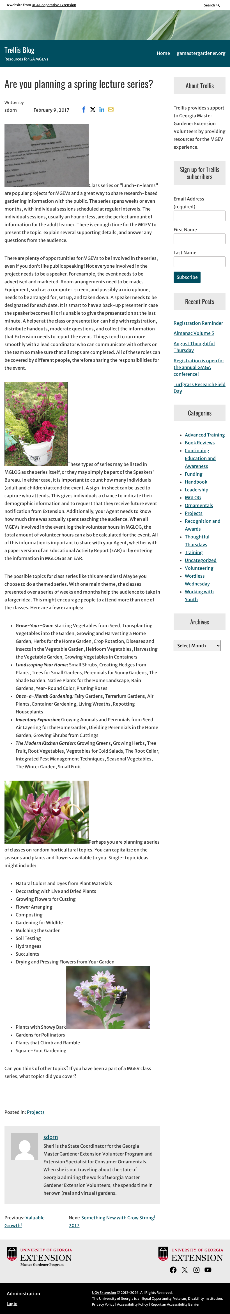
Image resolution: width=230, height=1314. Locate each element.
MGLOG (193, 497)
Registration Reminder (198, 323)
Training (194, 552)
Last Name (185, 252)
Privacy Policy (103, 1304)
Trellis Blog (19, 49)
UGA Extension (104, 1292)
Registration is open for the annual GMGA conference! (199, 367)
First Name (185, 229)
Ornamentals (199, 505)
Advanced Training (205, 435)
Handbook (196, 482)
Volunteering (199, 568)
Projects (36, 1112)
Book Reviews (200, 442)
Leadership (196, 490)
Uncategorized (201, 560)
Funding (194, 474)
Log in (12, 1303)
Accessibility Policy (132, 1304)
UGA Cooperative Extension (54, 5)
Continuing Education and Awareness (200, 458)
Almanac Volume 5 (194, 333)
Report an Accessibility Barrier (175, 1304)
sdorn (50, 1137)
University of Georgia (116, 1298)
